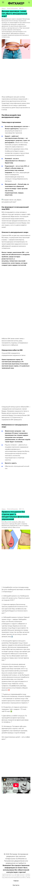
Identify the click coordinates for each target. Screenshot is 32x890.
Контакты (16, 885)
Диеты (3, 8)
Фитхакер (16, 3)
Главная (16, 881)
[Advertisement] (16, 77)
